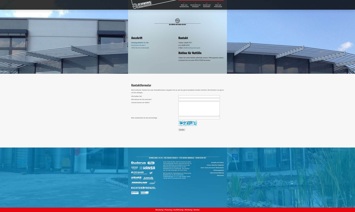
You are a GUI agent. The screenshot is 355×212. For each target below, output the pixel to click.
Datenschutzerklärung (217, 173)
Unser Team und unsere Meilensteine (212, 167)
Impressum (220, 175)
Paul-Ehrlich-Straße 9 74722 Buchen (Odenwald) (140, 45)
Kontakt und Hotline (217, 162)
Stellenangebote (218, 170)
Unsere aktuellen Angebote (215, 165)
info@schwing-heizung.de (191, 48)
